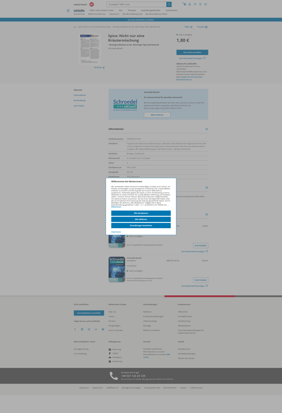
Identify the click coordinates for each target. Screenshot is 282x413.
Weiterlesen (116, 207)
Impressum (116, 232)
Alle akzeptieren (141, 213)
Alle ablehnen (141, 219)
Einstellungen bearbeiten (141, 225)
